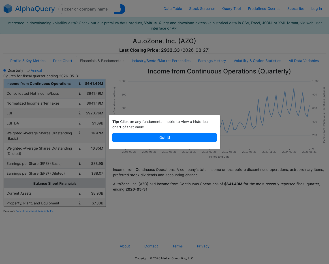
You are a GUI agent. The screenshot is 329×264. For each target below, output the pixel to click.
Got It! (164, 137)
